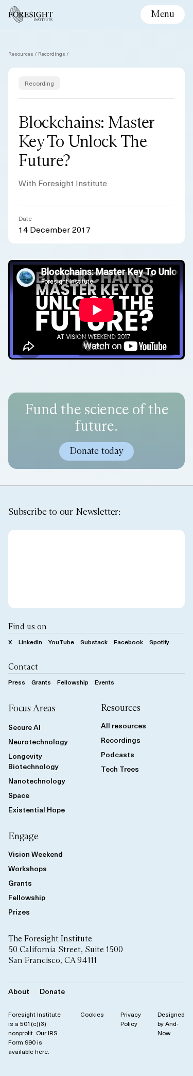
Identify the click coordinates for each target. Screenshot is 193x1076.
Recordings (51, 53)
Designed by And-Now (171, 1023)
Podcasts (117, 754)
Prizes (19, 911)
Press (16, 682)
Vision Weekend (35, 854)
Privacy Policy (130, 1018)
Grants (41, 682)
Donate (52, 991)
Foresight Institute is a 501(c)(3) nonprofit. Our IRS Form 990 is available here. (34, 1032)
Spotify (159, 641)
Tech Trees (120, 768)
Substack (94, 641)
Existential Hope (36, 809)
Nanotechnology (36, 780)
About (18, 991)
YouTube (61, 641)
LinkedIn (30, 641)
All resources (123, 725)
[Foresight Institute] (30, 14)
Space (18, 795)
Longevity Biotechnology (33, 761)
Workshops (27, 868)
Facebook (128, 641)
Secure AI (24, 727)
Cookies (92, 1014)
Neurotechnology (38, 741)
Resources (20, 53)
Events (104, 682)
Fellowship (73, 682)
